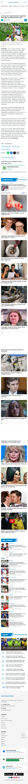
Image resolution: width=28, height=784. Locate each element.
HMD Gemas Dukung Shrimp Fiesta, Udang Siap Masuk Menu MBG (17, 580)
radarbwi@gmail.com (6, 710)
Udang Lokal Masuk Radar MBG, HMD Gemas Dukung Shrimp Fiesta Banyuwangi (17, 572)
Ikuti (9, 169)
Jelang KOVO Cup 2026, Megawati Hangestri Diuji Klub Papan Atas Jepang (15, 657)
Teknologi (3, 745)
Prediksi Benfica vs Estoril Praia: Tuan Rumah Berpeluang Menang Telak (17, 606)
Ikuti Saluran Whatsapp (12, 760)
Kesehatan (24, 737)
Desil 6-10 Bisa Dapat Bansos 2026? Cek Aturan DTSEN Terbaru (18, 554)
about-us (3, 726)
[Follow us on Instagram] (14, 777)
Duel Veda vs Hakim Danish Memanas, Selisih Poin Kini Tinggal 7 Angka (18, 547)
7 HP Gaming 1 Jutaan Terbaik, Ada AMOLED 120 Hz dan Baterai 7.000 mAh (15, 670)
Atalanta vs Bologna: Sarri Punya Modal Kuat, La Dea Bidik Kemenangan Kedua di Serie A (17, 615)
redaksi (3, 716)
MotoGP (11, 543)
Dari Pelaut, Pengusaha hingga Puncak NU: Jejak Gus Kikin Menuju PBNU (17, 589)
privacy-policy (4, 718)
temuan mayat (16, 146)
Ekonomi (3, 741)
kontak (2, 722)
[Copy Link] (17, 152)
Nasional (11, 552)
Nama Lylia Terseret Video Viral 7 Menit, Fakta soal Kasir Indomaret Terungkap (15, 674)
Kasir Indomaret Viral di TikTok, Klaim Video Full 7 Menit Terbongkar (15, 687)
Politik (2, 739)
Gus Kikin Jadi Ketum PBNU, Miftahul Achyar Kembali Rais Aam (18, 597)
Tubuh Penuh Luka (6, 146)
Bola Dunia (11, 603)
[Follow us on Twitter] (11, 777)
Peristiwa (11, 183)
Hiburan (23, 735)
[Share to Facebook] (11, 152)
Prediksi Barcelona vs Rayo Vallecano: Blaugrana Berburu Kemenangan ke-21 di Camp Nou (17, 623)
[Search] (25, 2)
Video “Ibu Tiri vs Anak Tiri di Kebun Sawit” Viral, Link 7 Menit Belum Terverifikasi (14, 666)
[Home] (1, 12)
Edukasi (11, 560)
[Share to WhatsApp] (8, 152)
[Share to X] (14, 152)
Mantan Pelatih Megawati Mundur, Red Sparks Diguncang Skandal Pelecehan (15, 661)
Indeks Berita (4, 728)
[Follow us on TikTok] (19, 777)
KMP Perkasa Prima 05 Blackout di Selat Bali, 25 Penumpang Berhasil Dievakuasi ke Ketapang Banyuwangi (15, 684)
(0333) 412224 (4, 706)
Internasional (4, 735)
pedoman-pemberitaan (6, 720)
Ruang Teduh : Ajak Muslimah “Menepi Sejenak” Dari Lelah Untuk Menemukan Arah (17, 564)
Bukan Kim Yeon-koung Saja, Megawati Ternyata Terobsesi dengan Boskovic (15, 678)
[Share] (25, 20)
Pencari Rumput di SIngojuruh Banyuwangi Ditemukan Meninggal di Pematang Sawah (17, 186)
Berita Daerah (12, 569)
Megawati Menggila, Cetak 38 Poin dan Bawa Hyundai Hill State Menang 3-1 (13, 648)
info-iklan (3, 724)
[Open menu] (2, 2)
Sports (23, 733)
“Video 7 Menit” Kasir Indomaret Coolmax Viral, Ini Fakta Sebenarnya (15, 652)
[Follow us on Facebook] (9, 777)
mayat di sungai (6, 149)
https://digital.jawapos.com (12, 768)
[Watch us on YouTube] (16, 777)
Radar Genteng (7, 13)
